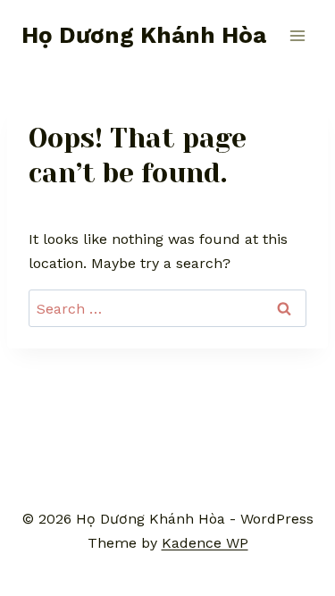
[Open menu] (297, 35)
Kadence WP (205, 542)
